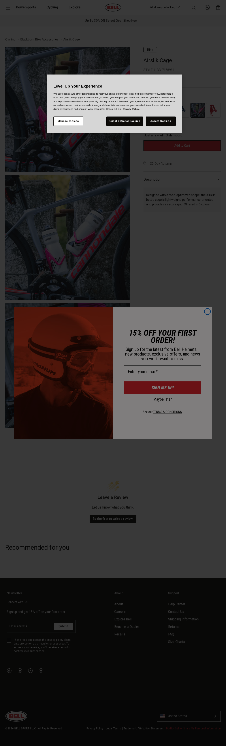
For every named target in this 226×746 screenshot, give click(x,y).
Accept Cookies (161, 120)
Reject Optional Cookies (124, 120)
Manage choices (68, 120)
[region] (114, 103)
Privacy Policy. (131, 109)
